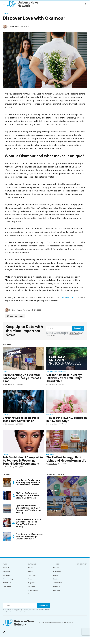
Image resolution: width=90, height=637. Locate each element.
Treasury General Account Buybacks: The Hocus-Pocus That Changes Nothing (29, 523)
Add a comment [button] (16, 316)
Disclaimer (6, 571)
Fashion (6, 454)
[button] (4, 4)
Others (56, 564)
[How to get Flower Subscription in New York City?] (66, 401)
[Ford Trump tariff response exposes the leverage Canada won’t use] (7, 536)
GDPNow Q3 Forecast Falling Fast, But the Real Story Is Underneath (27, 495)
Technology (62, 371)
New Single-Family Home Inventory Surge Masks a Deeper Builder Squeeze (28, 482)
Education (31, 586)
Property (31, 583)
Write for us (7, 583)
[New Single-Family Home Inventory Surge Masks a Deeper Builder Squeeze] (7, 482)
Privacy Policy (74, 334)
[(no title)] (67, 486)
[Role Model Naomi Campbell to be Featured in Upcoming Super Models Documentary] (23, 441)
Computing (57, 586)
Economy (56, 590)
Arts (55, 371)
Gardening (50, 454)
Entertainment (33, 590)
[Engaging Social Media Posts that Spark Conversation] (23, 401)
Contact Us (7, 586)
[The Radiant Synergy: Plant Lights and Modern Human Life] (66, 441)
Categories (32, 564)
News (30, 594)
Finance (31, 579)
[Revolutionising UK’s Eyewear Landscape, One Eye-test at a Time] (23, 358)
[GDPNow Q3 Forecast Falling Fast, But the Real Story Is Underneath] (7, 495)
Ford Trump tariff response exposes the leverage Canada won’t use (29, 536)
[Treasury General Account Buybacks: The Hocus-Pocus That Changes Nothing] (7, 522)
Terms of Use (50, 335)
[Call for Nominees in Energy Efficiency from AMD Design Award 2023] (66, 358)
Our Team (6, 575)
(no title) (54, 490)
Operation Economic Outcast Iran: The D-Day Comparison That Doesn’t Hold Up (28, 509)
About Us (6, 568)
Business (50, 371)
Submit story (82, 564)
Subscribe (78, 328)
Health (6, 371)
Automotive (57, 583)
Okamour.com (67, 297)
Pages (5, 564)
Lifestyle (6, 14)
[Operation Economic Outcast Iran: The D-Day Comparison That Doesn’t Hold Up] (7, 508)
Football (56, 579)
